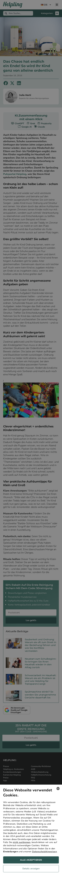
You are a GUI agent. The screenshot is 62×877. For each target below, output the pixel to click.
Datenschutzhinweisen (44, 851)
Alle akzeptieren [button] (31, 859)
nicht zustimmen (22, 842)
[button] (31, 869)
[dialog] (31, 831)
